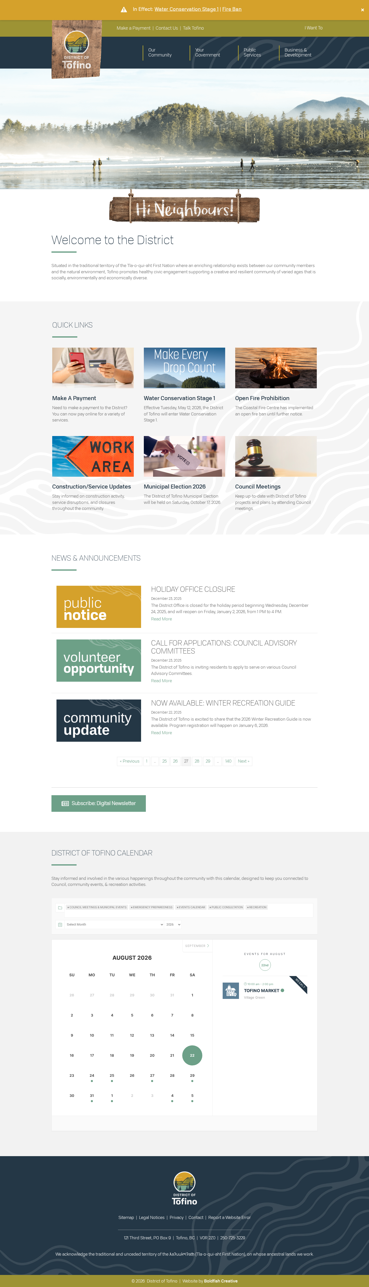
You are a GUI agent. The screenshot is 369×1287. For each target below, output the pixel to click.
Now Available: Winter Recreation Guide (223, 703)
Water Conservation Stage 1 (187, 9)
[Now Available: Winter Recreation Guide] (98, 720)
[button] (363, 10)
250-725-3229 (232, 1238)
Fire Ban (232, 9)
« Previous (130, 761)
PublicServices (252, 53)
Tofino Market (261, 990)
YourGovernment (207, 53)
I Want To (314, 28)
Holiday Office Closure (193, 589)
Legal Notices (152, 1217)
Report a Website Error (229, 1217)
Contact (196, 1217)
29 (208, 761)
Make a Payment (134, 28)
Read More (161, 619)
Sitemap (126, 1217)
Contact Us (167, 28)
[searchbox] (84, 916)
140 (228, 761)
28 (197, 761)
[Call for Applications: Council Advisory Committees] (98, 660)
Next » (244, 761)
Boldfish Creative (221, 1281)
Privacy (176, 1217)
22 (192, 1055)
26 (175, 761)
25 (164, 761)
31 (92, 1095)
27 (152, 1075)
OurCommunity (160, 53)
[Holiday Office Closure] (98, 606)
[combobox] (184, 907)
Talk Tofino (193, 28)
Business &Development (298, 53)
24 (92, 1075)
